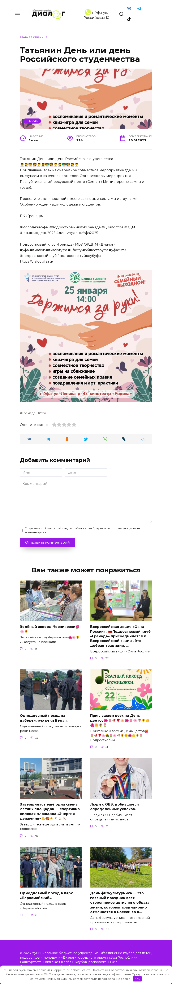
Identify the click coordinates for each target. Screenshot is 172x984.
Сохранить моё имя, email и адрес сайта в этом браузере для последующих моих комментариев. (82, 530)
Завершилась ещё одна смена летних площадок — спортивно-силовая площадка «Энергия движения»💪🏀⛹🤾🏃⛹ (50, 811)
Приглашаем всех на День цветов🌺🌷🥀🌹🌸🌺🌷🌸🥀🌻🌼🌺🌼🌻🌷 (120, 720)
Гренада (32, 120)
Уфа (43, 413)
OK (137, 978)
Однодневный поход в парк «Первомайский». (46, 895)
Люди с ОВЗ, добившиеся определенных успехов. (114, 806)
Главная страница (33, 37)
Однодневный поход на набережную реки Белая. (44, 718)
